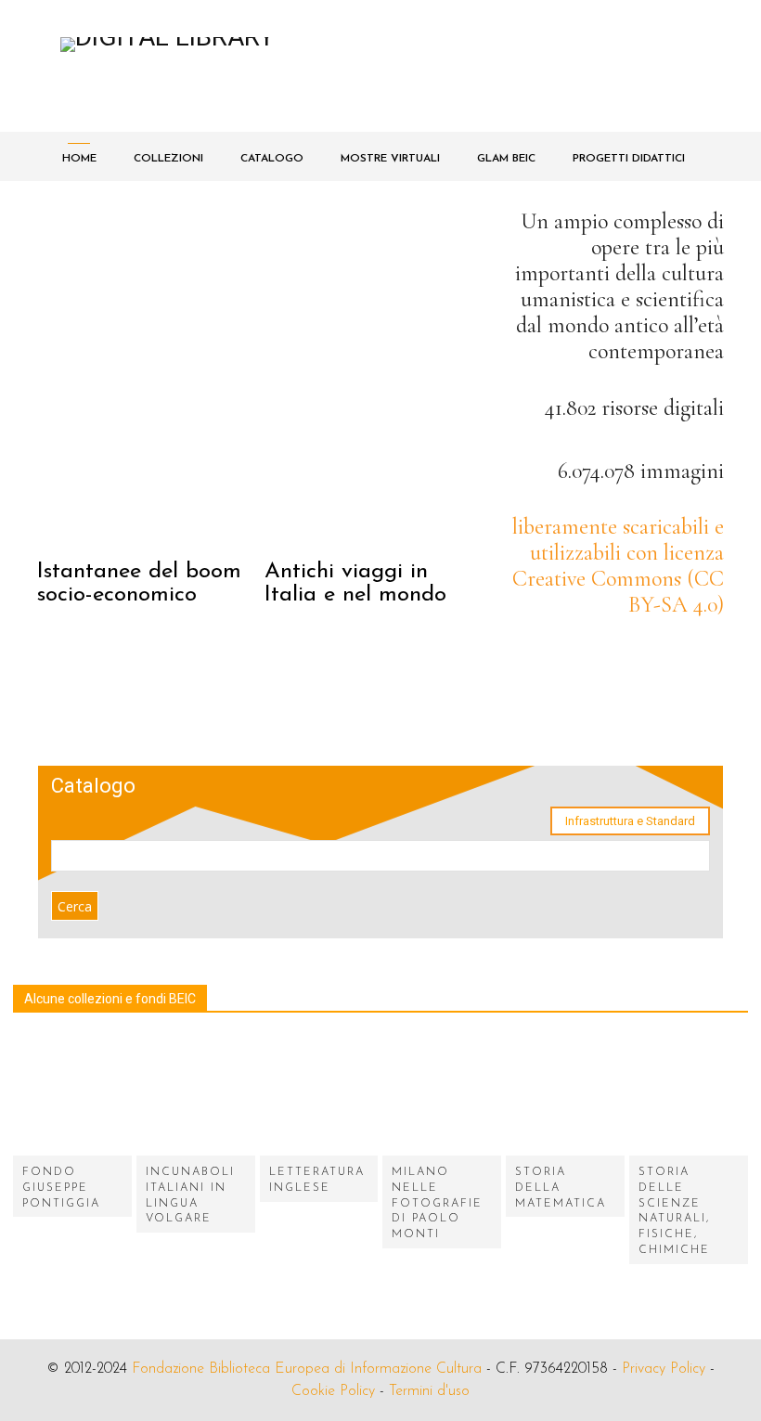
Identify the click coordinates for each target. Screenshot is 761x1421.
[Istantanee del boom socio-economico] (148, 375)
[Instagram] (652, 731)
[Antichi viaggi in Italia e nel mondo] (375, 375)
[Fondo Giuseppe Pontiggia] (72, 1096)
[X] (703, 731)
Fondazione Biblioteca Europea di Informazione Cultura (307, 1369)
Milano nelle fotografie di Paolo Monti (437, 1203)
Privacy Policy (663, 1369)
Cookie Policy (333, 1391)
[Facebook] (601, 731)
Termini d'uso (429, 1391)
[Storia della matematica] (565, 1096)
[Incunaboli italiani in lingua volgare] (195, 1096)
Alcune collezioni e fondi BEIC (110, 998)
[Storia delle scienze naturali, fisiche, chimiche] (688, 1096)
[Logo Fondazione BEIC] (262, 66)
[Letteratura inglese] (319, 1096)
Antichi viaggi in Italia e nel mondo (355, 583)
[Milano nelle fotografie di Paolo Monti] (441, 1096)
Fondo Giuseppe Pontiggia (61, 1188)
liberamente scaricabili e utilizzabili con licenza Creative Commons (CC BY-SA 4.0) (618, 565)
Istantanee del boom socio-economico (139, 583)
